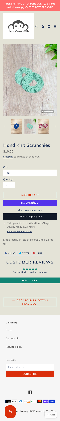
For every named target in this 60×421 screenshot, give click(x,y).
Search (10, 330)
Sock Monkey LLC (24, 411)
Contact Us (12, 338)
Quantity (8, 179)
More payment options (30, 210)
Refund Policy (14, 346)
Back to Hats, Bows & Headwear (32, 302)
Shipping (8, 156)
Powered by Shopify (43, 411)
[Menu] (55, 25)
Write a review (30, 280)
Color (6, 167)
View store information (19, 231)
